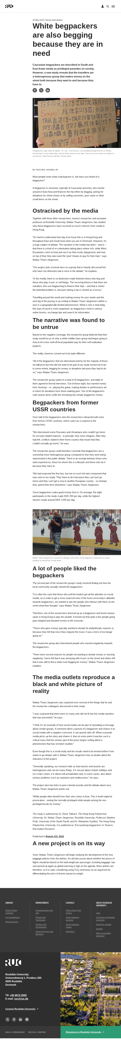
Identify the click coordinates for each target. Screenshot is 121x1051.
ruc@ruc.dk (21, 998)
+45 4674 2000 (18, 995)
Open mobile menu (113, 6)
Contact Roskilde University (20, 1009)
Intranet (99, 929)
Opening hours (11, 922)
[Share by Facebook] (35, 90)
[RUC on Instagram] (27, 1019)
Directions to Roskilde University (83, 1032)
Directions (70, 931)
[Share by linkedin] (48, 90)
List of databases (12, 917)
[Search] (107, 6)
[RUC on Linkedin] (20, 1019)
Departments (42, 903)
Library (9, 903)
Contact (70, 903)
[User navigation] (102, 6)
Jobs (98, 913)
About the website (103, 924)
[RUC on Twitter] (7, 1019)
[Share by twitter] (41, 90)
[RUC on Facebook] (14, 1019)
